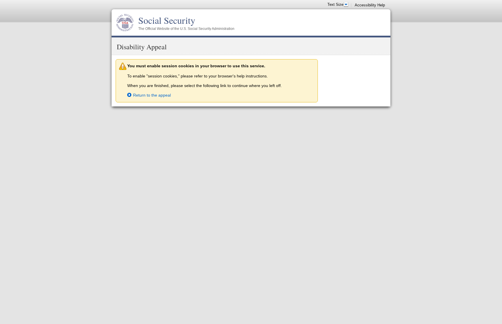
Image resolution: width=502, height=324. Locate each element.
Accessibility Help (370, 5)
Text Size (335, 5)
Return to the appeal (152, 95)
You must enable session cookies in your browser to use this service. (196, 66)
